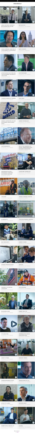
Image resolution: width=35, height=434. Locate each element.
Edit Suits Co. (22, 25)
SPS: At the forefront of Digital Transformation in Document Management (25, 147)
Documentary (4, 27)
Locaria (21, 425)
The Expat (3, 196)
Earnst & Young (22, 242)
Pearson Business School (7, 380)
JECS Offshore (22, 287)
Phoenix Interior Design (7, 264)
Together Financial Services (26, 219)
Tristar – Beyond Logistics (25, 196)
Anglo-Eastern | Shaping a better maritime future (7, 26)
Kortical (21, 264)
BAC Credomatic (5, 242)
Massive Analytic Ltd (24, 380)
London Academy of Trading (8, 98)
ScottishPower (23, 73)
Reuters (8, 27)
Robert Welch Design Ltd (7, 425)
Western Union (22, 403)
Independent (27, 50)
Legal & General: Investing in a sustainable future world (8, 50)
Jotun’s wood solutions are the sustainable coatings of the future (8, 74)
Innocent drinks (23, 357)
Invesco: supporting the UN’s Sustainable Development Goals (8, 122)
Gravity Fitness (5, 357)
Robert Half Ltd (23, 311)
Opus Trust (21, 98)
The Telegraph (27, 26)
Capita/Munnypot (5, 146)
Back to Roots (22, 49)
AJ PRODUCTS (4, 219)
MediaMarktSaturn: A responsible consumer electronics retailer (7, 173)
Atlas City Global (5, 403)
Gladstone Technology (25, 171)
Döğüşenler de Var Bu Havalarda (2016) (24, 334)
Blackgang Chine (5, 311)
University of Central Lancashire (6, 288)
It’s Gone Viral (5, 333)
